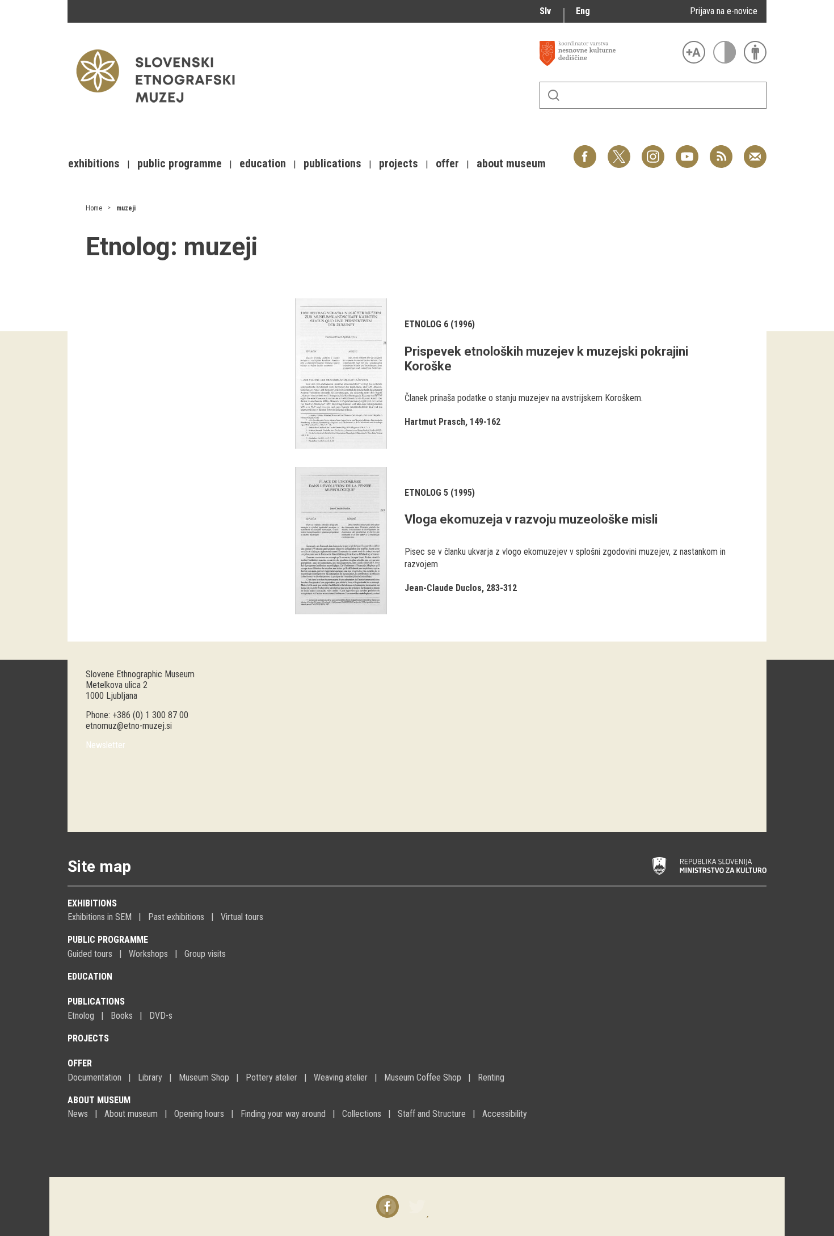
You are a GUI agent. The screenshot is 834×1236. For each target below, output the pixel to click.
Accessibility (504, 1113)
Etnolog (81, 1015)
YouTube (687, 150)
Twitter (619, 150)
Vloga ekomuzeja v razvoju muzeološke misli (531, 519)
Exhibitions (92, 903)
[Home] (161, 108)
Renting (491, 1077)
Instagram (653, 150)
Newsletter (105, 745)
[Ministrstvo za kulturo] (709, 866)
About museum (99, 1100)
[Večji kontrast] (724, 52)
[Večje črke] (694, 52)
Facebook (585, 150)
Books (122, 1015)
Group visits (205, 953)
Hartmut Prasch (435, 421)
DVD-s (160, 1015)
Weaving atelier (341, 1077)
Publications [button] (332, 163)
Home (94, 208)
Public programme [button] (179, 163)
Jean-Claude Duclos (443, 588)
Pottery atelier (271, 1077)
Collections (361, 1113)
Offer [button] (447, 163)
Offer (80, 1063)
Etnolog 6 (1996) (440, 324)
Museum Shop (204, 1077)
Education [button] (262, 163)
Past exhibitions (176, 917)
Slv (545, 11)
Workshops (148, 953)
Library (150, 1077)
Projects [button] (398, 163)
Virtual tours (242, 917)
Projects (88, 1038)
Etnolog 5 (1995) (440, 492)
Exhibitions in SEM (100, 917)
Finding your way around (283, 1113)
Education (90, 976)
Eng (583, 11)
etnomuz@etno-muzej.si (129, 725)
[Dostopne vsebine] (755, 52)
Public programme (108, 939)
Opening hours (199, 1113)
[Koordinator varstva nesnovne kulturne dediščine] (608, 53)
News (78, 1113)
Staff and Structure (432, 1113)
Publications (96, 1001)
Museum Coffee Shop (422, 1077)
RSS (718, 150)
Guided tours (90, 953)
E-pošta (755, 150)
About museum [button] (511, 163)
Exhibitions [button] (94, 163)
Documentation (94, 1077)
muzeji (126, 208)
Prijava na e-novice (723, 11)
